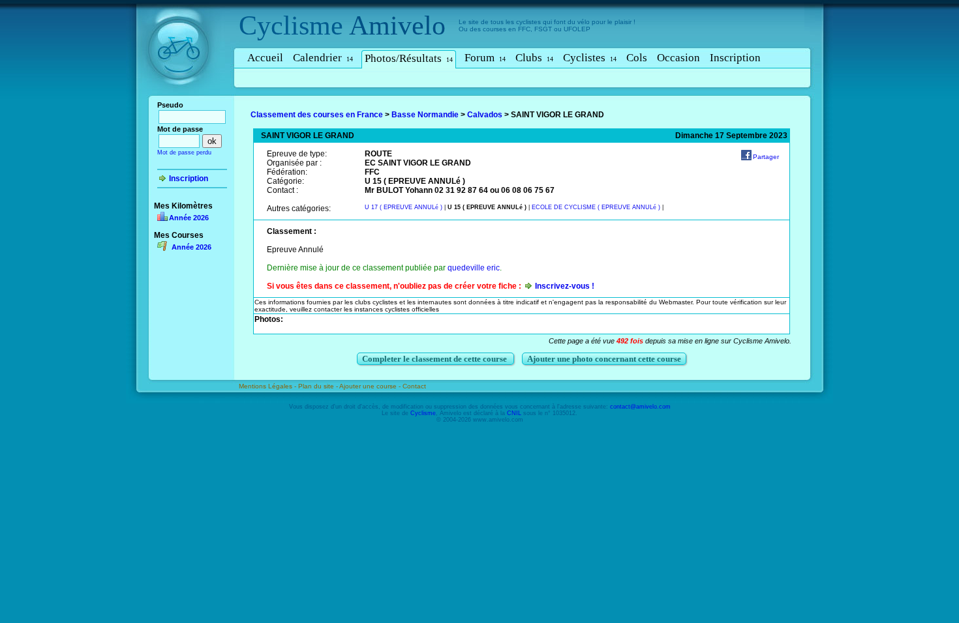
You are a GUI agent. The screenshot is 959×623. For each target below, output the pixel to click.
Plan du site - (318, 386)
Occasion (678, 57)
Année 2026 (189, 218)
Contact (414, 386)
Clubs (534, 57)
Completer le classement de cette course (435, 359)
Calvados (484, 114)
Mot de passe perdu (184, 152)
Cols (636, 57)
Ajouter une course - (371, 386)
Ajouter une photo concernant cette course (604, 359)
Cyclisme (291, 25)
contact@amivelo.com (640, 406)
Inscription (735, 57)
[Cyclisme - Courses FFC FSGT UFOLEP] (182, 98)
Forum (485, 57)
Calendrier (323, 57)
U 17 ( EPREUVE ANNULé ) (403, 207)
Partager (766, 156)
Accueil (265, 57)
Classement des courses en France (317, 114)
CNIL (514, 413)
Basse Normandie (425, 114)
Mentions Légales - (268, 386)
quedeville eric (474, 267)
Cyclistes (589, 57)
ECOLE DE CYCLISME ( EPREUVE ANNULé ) (596, 207)
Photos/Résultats (409, 58)
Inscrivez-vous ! (564, 286)
